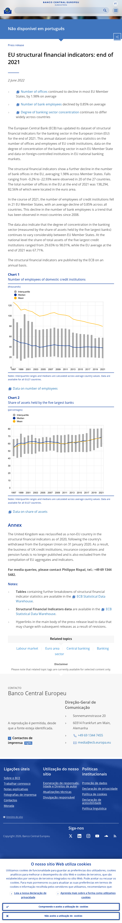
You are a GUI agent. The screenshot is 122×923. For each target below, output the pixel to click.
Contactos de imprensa (20, 741)
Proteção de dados (94, 783)
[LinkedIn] (79, 836)
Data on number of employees (35, 388)
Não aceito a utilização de (63, 916)
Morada (9, 806)
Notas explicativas (16, 789)
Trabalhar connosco (17, 783)
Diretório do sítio (14, 817)
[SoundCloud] (106, 836)
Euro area (52, 648)
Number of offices (34, 92)
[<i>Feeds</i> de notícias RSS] (115, 836)
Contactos (10, 800)
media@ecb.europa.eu (94, 742)
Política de (94, 794)
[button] (115, 3)
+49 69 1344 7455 (90, 735)
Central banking (78, 648)
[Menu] (115, 10)
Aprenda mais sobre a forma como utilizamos (88, 895)
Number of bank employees (41, 104)
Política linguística (94, 808)
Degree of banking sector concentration (50, 112)
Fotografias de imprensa (20, 794)
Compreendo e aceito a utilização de (63, 907)
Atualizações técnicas (57, 792)
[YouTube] (97, 836)
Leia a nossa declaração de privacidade (30, 895)
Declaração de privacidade (100, 788)
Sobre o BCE (12, 778)
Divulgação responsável (59, 797)
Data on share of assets (30, 512)
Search (105, 10)
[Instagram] (88, 836)
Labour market (27, 648)
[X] (70, 836)
